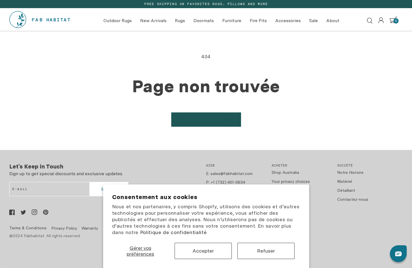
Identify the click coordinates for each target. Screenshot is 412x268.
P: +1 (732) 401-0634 (225, 182)
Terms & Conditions (28, 228)
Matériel (344, 181)
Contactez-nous (352, 199)
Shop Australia (285, 172)
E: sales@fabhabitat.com (229, 173)
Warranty (90, 228)
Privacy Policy (64, 228)
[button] (369, 21)
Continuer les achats (206, 119)
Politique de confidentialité (173, 232)
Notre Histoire (350, 172)
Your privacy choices (291, 181)
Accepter (203, 251)
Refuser (266, 251)
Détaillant (346, 190)
